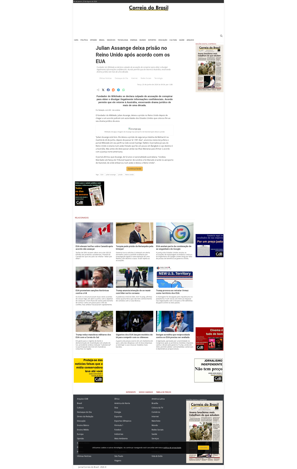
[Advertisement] (148, 23)
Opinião (93, 40)
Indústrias (118, 434)
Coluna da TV (157, 407)
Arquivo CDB (82, 399)
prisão (120, 174)
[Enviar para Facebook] (108, 89)
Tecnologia (123, 40)
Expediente (131, 392)
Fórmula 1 (118, 425)
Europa (80, 434)
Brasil (102, 40)
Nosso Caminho (146, 392)
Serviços (155, 438)
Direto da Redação (85, 416)
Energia (133, 40)
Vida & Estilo (157, 456)
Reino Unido (129, 174)
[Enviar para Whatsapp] (123, 89)
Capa (76, 40)
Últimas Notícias (105, 78)
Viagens (117, 460)
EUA (102, 174)
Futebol (117, 429)
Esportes (152, 40)
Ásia (116, 407)
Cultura (173, 40)
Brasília (155, 403)
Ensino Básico (83, 425)
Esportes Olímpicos (122, 421)
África (116, 399)
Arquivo (190, 40)
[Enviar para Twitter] (103, 89)
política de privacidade (172, 448)
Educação (162, 40)
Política (84, 40)
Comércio (156, 412)
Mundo (142, 40)
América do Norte (122, 403)
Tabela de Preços (163, 392)
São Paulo (118, 456)
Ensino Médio (83, 429)
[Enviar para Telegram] (118, 89)
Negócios (111, 40)
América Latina (158, 399)
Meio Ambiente (121, 438)
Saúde (181, 40)
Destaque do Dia (121, 78)
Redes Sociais (146, 78)
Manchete (156, 421)
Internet (134, 78)
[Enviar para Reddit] (113, 89)
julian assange (111, 174)
